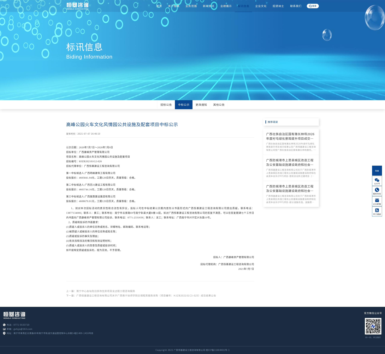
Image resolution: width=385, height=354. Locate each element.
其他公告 (219, 104)
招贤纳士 (278, 6)
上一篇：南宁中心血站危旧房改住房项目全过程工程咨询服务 (100, 291)
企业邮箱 (377, 204)
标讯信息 (243, 6)
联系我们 (296, 6)
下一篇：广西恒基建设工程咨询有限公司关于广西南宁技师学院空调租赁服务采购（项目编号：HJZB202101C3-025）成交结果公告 (141, 295)
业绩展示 (226, 6)
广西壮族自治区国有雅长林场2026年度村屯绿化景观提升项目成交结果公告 (290, 138)
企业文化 (261, 6)
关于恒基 (173, 6)
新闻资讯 (208, 6)
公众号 (377, 183)
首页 (159, 6)
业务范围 (191, 6)
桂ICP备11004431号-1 (218, 350)
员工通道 (377, 214)
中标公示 (183, 104)
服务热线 (377, 194)
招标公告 (166, 104)
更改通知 (201, 104)
